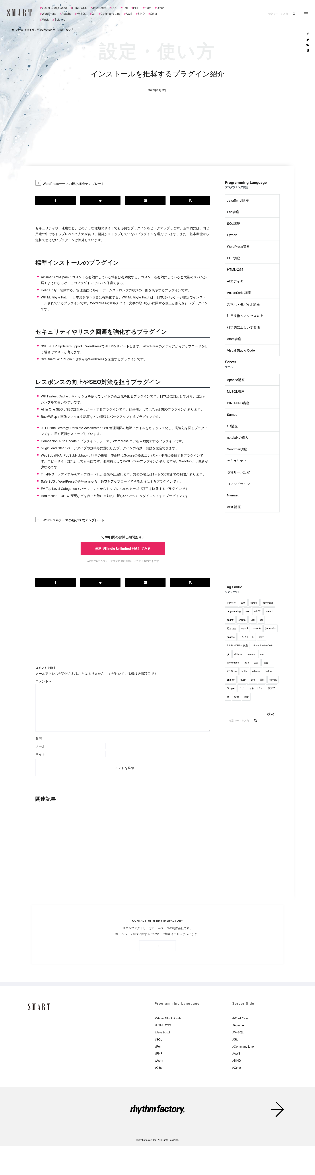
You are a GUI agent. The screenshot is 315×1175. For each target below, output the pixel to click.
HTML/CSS (235, 269)
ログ (241, 688)
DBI (252, 619)
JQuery (238, 654)
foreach (269, 611)
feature (268, 671)
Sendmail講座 (237, 449)
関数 (243, 602)
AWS (236, 1053)
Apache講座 (236, 379)
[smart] (20, 12)
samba (273, 679)
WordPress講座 (46, 29)
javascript (270, 628)
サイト (40, 754)
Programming (26, 29)
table (246, 662)
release (256, 671)
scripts (254, 602)
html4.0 (256, 628)
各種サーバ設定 (238, 472)
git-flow (231, 679)
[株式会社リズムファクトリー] (157, 1110)
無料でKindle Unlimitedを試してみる (123, 548)
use (247, 611)
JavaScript (162, 1032)
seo (253, 679)
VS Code (232, 671)
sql (261, 619)
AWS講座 (234, 506)
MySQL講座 (235, 391)
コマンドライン (238, 483)
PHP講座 (233, 257)
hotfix (244, 671)
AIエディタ (235, 281)
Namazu (233, 495)
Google (230, 688)
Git (235, 1039)
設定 (256, 662)
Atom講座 (234, 338)
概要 (265, 662)
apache (231, 637)
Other (159, 1067)
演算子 (271, 688)
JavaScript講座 (238, 200)
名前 (38, 738)
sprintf (230, 619)
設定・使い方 (66, 29)
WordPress (233, 662)
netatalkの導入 (237, 437)
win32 (257, 611)
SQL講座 (233, 223)
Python (232, 234)
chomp (242, 619)
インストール (247, 637)
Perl (158, 1046)
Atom (159, 1060)
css (262, 654)
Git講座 (232, 425)
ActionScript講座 (239, 292)
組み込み (231, 628)
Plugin (243, 679)
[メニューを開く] (305, 13)
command (267, 602)
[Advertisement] (157, 138)
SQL (158, 1039)
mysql (244, 628)
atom (261, 637)
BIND (236, 1060)
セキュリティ (237, 460)
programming (234, 611)
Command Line (243, 1046)
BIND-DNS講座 (238, 402)
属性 (262, 679)
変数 (236, 696)
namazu (251, 654)
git (228, 654)
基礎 (246, 696)
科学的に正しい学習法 (243, 327)
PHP (158, 1053)
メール (40, 746)
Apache (238, 1025)
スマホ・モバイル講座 (243, 304)
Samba (232, 414)
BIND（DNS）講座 (237, 645)
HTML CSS (163, 1025)
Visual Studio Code (241, 350)
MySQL (238, 1032)
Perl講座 (233, 211)
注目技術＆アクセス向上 (245, 315)
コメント (43, 681)
